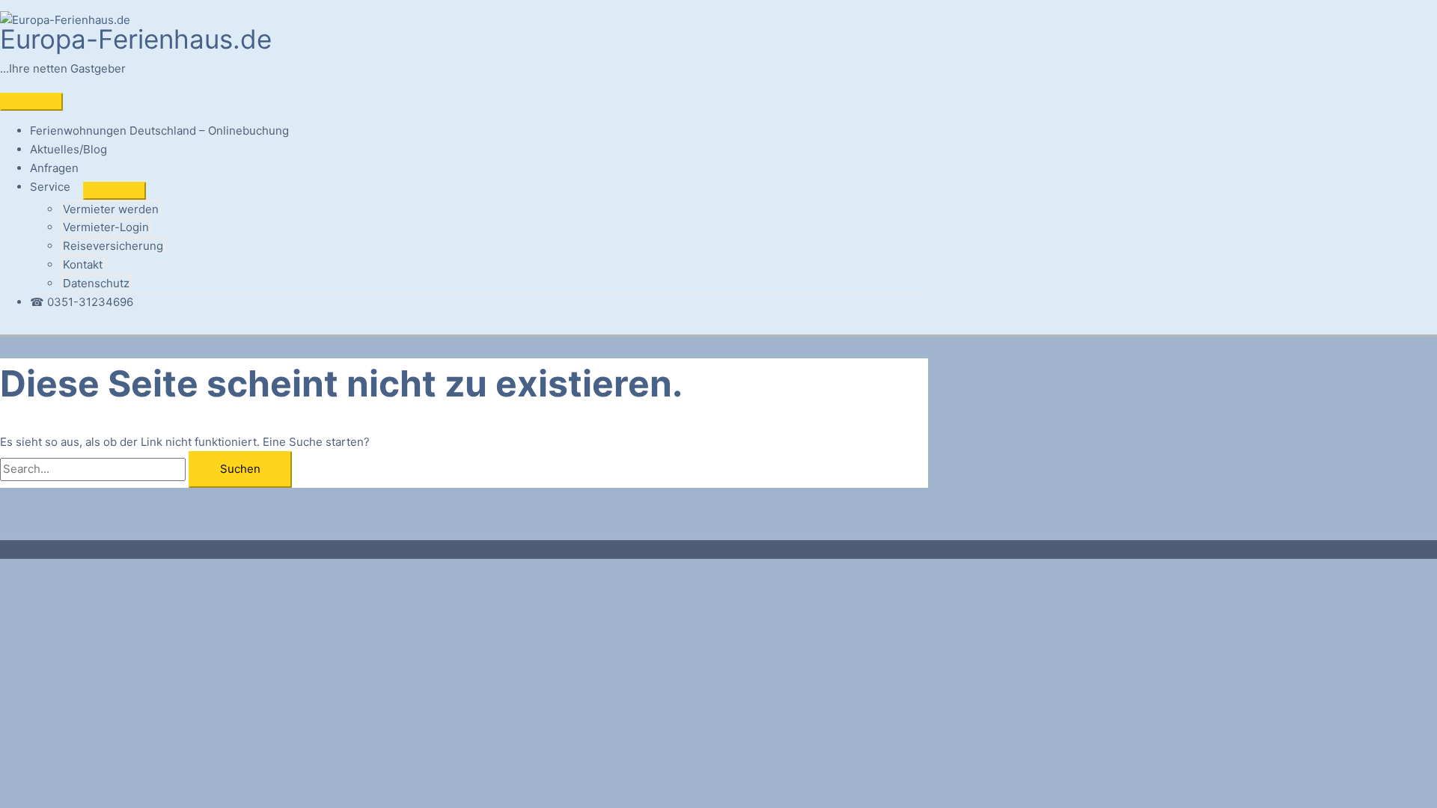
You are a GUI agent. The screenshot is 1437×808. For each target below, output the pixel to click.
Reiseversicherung (113, 246)
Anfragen (54, 168)
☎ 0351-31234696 (81, 302)
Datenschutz (96, 283)
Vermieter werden (111, 209)
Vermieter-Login (106, 227)
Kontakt (83, 264)
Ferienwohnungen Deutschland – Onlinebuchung (159, 130)
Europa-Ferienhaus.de (136, 39)
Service (50, 187)
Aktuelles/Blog (68, 149)
